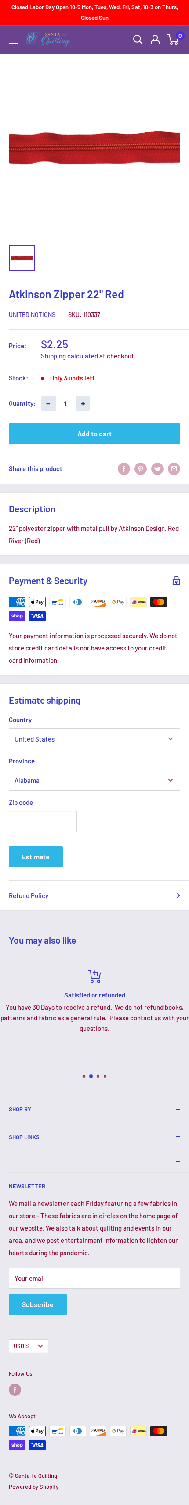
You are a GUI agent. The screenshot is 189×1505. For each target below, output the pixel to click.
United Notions (32, 314)
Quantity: (22, 403)
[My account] (155, 39)
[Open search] (138, 39)
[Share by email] (174, 468)
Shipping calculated (69, 356)
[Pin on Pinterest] (140, 468)
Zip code (21, 802)
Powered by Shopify (33, 1486)
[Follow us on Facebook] (15, 1390)
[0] (172, 39)
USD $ (21, 1345)
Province (22, 761)
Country (20, 719)
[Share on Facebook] (124, 468)
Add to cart (94, 433)
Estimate (36, 856)
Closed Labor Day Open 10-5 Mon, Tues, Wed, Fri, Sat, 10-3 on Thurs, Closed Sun (94, 12)
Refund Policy (28, 895)
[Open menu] (13, 40)
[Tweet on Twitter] (157, 468)
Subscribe (38, 1304)
